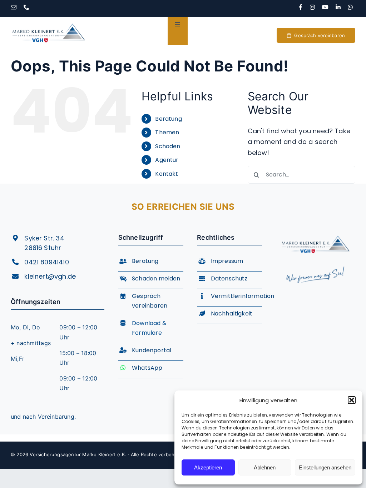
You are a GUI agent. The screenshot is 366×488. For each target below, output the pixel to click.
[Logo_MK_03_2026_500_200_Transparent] (315, 232)
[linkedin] (338, 7)
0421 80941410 (46, 262)
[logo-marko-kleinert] (48, 20)
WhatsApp (147, 368)
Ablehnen (265, 467)
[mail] (13, 7)
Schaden (167, 146)
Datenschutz (229, 278)
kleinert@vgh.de (50, 276)
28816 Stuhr (42, 247)
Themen (167, 132)
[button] (351, 400)
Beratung (168, 119)
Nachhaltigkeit (232, 313)
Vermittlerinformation (242, 296)
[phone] (26, 7)
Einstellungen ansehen (325, 467)
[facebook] (300, 7)
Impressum (227, 261)
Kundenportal (151, 350)
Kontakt (166, 174)
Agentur (166, 160)
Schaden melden (156, 278)
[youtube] (325, 7)
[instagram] (312, 7)
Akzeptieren (208, 467)
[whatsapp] (350, 7)
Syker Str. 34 (44, 238)
